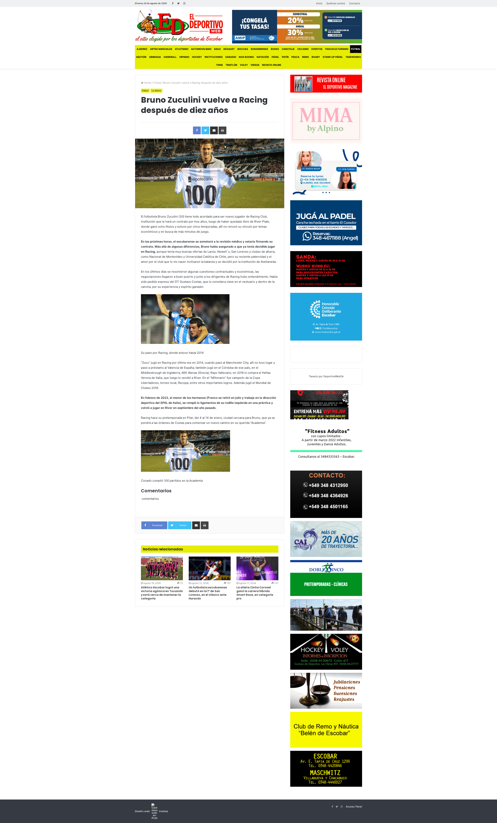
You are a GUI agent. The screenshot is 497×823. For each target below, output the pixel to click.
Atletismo (181, 49)
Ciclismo (303, 49)
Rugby (316, 57)
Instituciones (214, 57)
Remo (305, 57)
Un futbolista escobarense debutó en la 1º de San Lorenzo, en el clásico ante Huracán (208, 592)
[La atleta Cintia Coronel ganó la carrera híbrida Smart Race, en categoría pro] (257, 568)
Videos (255, 64)
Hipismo (184, 57)
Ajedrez (142, 49)
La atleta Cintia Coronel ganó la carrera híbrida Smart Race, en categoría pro (254, 592)
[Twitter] (178, 3)
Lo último (156, 90)
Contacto (354, 3)
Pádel (275, 57)
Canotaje (288, 49)
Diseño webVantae (151, 811)
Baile (217, 49)
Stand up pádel (333, 57)
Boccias (242, 49)
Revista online (271, 64)
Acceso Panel (354, 806)
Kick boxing (246, 57)
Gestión (141, 57)
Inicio (319, 3)
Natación (263, 57)
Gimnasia (155, 57)
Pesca (295, 57)
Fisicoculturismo (336, 49)
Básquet (229, 49)
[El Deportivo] (179, 25)
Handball (170, 57)
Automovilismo (201, 49)
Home (147, 82)
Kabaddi (230, 57)
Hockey (197, 57)
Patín (285, 57)
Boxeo (275, 49)
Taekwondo (353, 57)
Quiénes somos (335, 3)
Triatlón (231, 64)
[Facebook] (173, 3)
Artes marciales (161, 49)
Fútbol (355, 49)
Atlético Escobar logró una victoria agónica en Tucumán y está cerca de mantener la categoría (162, 592)
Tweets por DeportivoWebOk (326, 376)
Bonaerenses (259, 49)
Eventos (316, 49)
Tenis (219, 64)
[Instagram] (184, 3)
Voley (244, 64)
